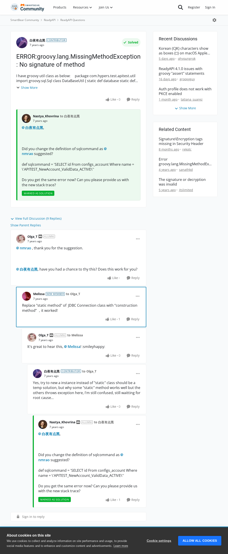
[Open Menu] (214, 20)
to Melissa (75, 335)
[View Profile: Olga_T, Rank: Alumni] (20, 238)
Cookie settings (159, 540)
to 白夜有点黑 (70, 116)
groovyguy (187, 79)
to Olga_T (73, 294)
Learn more (121, 546)
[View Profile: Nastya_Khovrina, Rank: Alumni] (42, 424)
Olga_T (32, 236)
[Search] (180, 7)
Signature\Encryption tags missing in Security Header (181, 141)
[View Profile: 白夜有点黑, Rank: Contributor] (21, 42)
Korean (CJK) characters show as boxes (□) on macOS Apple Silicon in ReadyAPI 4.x (183, 51)
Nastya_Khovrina (46, 116)
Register (194, 7)
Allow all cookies (200, 540)
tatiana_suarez (192, 99)
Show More (29, 87)
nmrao (25, 248)
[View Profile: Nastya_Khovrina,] (26, 118)
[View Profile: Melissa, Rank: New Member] (26, 296)
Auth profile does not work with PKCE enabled (185, 91)
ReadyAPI (49, 20)
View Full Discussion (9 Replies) (38, 218)
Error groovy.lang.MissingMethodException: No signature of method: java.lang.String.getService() (185, 161)
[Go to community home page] (27, 7)
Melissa (39, 294)
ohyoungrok (186, 58)
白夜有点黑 (37, 40)
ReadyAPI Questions (72, 20)
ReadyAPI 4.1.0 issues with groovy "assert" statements (181, 71)
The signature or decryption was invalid (182, 182)
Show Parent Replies (25, 225)
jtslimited (186, 190)
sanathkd (186, 169)
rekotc (186, 149)
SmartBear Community (24, 20)
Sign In (210, 7)
